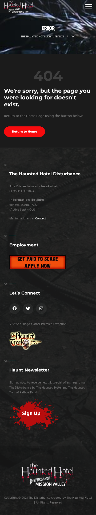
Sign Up (31, 413)
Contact (40, 218)
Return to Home (24, 131)
